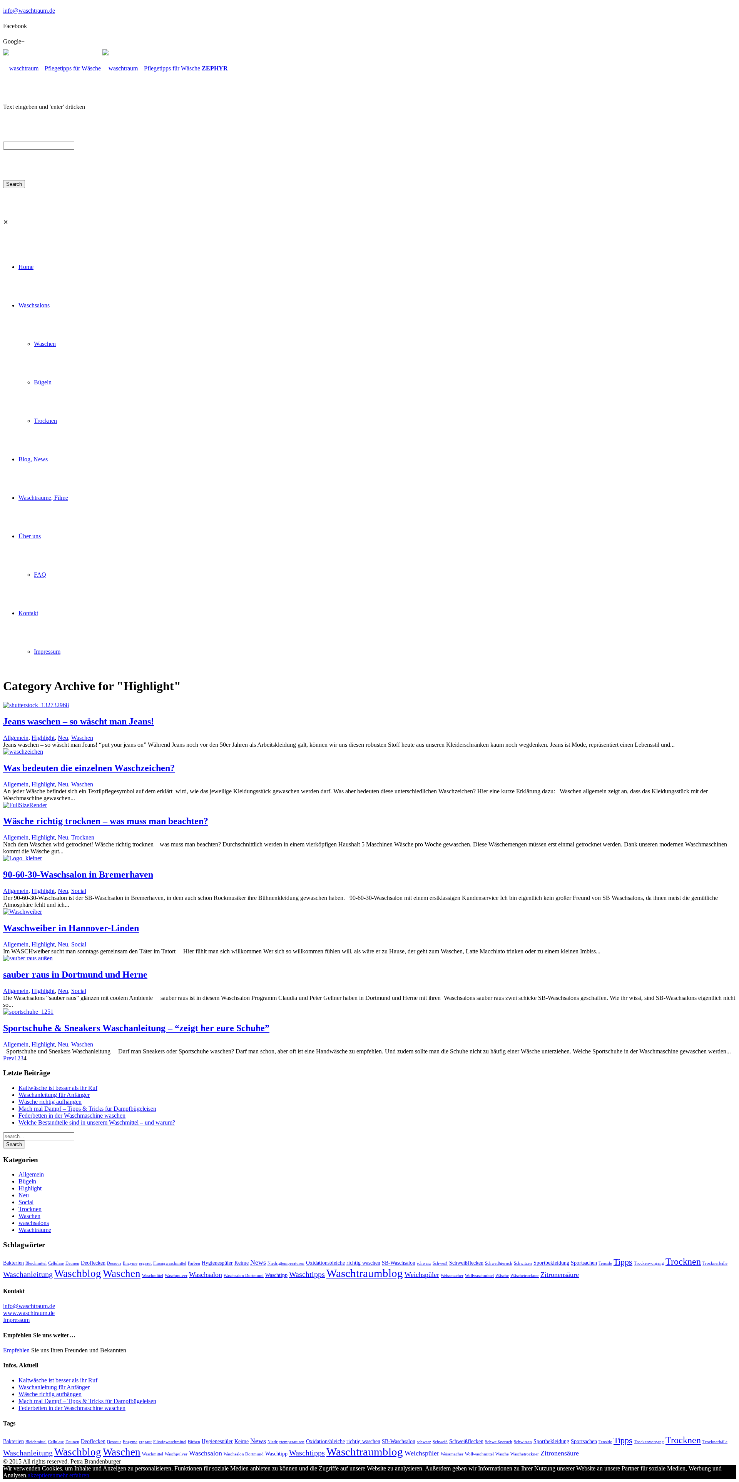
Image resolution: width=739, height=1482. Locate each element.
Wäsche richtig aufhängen (50, 1101)
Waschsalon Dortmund (244, 1275)
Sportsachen (584, 1263)
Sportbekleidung (551, 1263)
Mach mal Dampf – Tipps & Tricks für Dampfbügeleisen (87, 1108)
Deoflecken (93, 1263)
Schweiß (440, 1263)
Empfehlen (16, 1350)
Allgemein (15, 737)
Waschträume (34, 1230)
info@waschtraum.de (29, 10)
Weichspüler (422, 1274)
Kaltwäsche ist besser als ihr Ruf (57, 1088)
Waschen (82, 737)
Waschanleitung (28, 1274)
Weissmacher (452, 1275)
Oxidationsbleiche (325, 1263)
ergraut (145, 1263)
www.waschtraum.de (29, 1313)
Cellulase (56, 1263)
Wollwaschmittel (479, 1275)
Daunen (72, 1263)
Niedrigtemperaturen (286, 1263)
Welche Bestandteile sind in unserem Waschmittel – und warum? (96, 1122)
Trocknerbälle (714, 1263)
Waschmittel (152, 1275)
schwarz (424, 1263)
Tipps (623, 1262)
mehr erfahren (72, 1475)
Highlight (43, 737)
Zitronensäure (559, 1274)
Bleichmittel (36, 1263)
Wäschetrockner (524, 1275)
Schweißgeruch (498, 1263)
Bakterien (13, 1263)
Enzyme (130, 1263)
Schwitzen (523, 1263)
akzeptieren (41, 1475)
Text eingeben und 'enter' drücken (44, 106)
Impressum (16, 1320)
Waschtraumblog (364, 1273)
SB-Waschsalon (398, 1263)
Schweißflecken (466, 1263)
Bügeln (27, 1181)
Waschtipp (276, 1275)
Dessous (114, 1263)
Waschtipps (307, 1274)
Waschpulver (176, 1275)
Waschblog (77, 1273)
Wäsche (502, 1275)
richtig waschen (363, 1263)
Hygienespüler (217, 1263)
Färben (194, 1263)
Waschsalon (205, 1274)
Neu (63, 737)
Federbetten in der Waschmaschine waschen (71, 1115)
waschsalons (33, 1223)
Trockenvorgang (649, 1263)
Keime (241, 1263)
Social (78, 891)
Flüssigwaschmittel (169, 1263)
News (258, 1262)
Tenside (605, 1263)
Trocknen (82, 837)
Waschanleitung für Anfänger (54, 1094)
